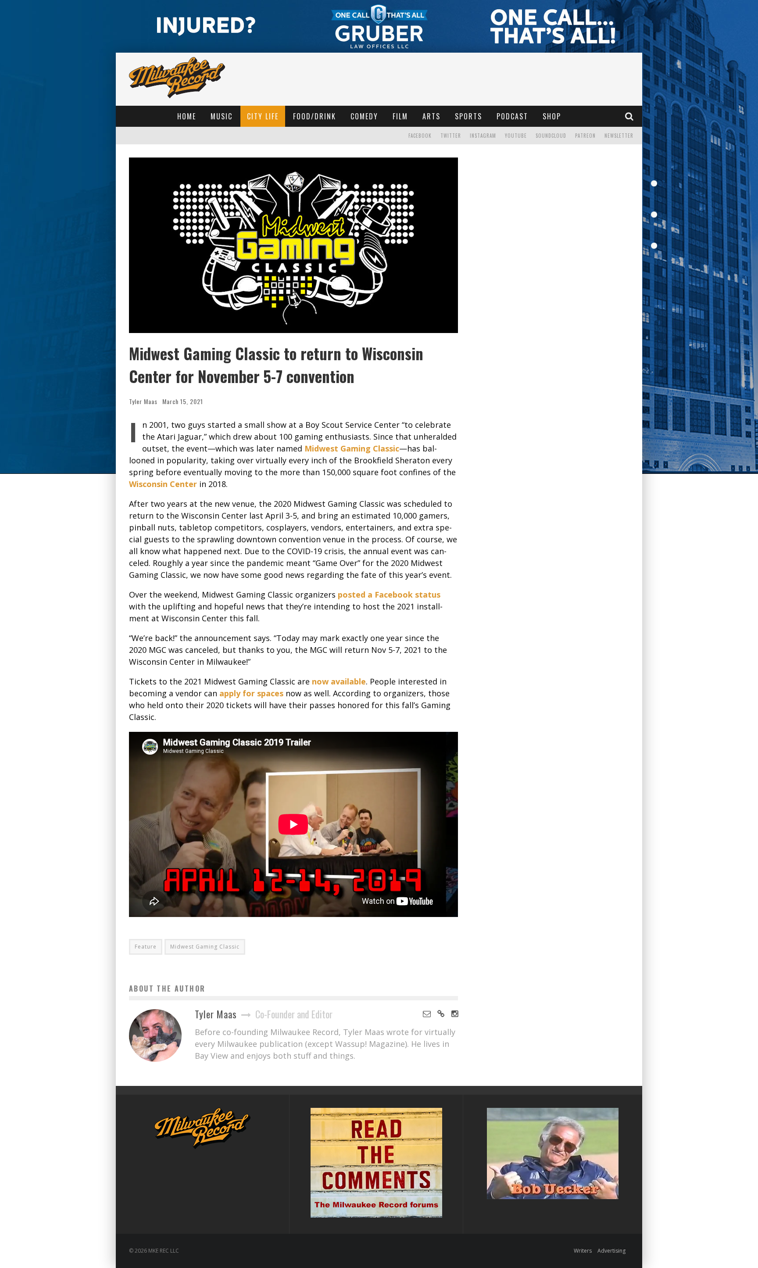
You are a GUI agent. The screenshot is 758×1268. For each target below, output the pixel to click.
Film (400, 116)
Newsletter (618, 135)
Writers (583, 1250)
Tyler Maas (143, 401)
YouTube (516, 135)
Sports (468, 116)
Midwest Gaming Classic (205, 946)
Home (186, 116)
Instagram (483, 135)
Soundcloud (551, 135)
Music (221, 116)
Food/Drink (314, 116)
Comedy (364, 116)
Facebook (420, 135)
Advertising (611, 1250)
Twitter (450, 135)
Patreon (585, 135)
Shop (552, 116)
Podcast (512, 116)
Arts (431, 116)
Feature (146, 946)
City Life (263, 116)
